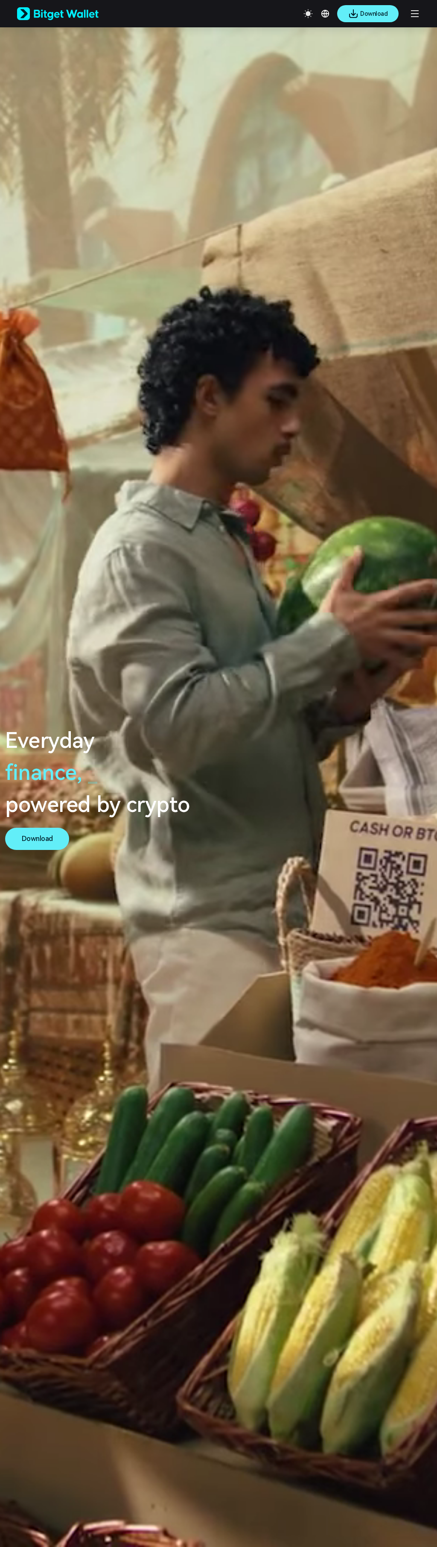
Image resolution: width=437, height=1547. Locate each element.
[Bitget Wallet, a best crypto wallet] (68, 13)
